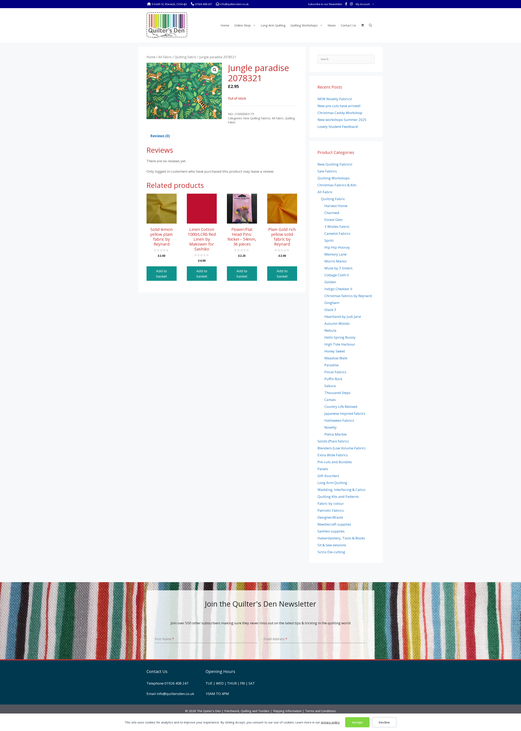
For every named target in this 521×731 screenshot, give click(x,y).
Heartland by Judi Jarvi (342, 316)
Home (225, 25)
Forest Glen (333, 219)
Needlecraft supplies (334, 524)
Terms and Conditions (320, 711)
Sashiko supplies (331, 531)
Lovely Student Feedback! (337, 126)
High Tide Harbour (339, 344)
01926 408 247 (176, 683)
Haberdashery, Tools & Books (341, 538)
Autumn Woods (337, 323)
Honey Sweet (334, 351)
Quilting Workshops (304, 25)
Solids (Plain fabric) (333, 441)
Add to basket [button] (161, 274)
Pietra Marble (335, 434)
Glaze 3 (330, 309)
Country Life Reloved (340, 406)
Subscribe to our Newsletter (325, 4)
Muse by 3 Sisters (338, 268)
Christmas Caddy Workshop (339, 112)
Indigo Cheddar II (338, 288)
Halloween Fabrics (339, 420)
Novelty (330, 427)
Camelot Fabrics (337, 233)
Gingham (331, 302)
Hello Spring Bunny (340, 337)
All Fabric (165, 57)
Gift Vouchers (328, 475)
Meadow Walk (335, 358)
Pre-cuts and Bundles (334, 462)
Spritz (329, 240)
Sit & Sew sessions (331, 545)
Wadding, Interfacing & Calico (341, 489)
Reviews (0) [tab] (160, 136)
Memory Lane (335, 254)
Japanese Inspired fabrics (344, 413)
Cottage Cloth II (336, 275)
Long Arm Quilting (273, 25)
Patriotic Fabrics (330, 510)
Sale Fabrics (327, 171)
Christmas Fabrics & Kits (336, 185)
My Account (363, 4)
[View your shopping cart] (363, 25)
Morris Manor (335, 261)
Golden (330, 282)
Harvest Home (335, 205)
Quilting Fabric (185, 57)
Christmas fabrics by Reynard (348, 295)
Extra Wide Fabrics (332, 455)
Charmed (331, 212)
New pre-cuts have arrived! (338, 105)
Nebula (330, 330)
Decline (384, 722)
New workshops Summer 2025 (342, 119)
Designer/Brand (330, 517)
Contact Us (348, 25)
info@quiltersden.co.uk (175, 693)
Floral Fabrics (335, 372)
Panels (322, 468)
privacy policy (330, 722)
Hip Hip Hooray (337, 247)
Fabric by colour (330, 503)
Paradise (331, 365)
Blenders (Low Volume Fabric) (341, 448)
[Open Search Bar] (370, 25)
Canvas (330, 399)
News (332, 25)
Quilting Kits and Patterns (338, 496)
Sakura (330, 385)
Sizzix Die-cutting (331, 552)
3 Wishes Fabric (337, 226)
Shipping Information (287, 711)
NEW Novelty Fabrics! (334, 99)
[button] (214, 70)
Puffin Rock (333, 378)
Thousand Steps (337, 392)
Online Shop (242, 25)
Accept (357, 722)
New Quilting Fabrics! (256, 118)
